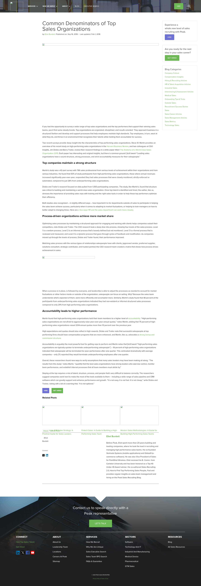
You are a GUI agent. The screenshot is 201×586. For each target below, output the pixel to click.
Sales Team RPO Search (96, 556)
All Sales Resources (176, 546)
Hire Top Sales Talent (25, 542)
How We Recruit (93, 542)
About (65, 6)
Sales (167, 110)
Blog (77, 6)
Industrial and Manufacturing (137, 551)
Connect (21, 537)
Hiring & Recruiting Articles (176, 80)
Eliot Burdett (50, 34)
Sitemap (56, 561)
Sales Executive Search (96, 551)
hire (178, 6)
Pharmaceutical (131, 561)
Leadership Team (60, 546)
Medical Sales (170, 95)
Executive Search (91, 6)
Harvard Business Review (118, 146)
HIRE (169, 37)
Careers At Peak (60, 556)
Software (129, 542)
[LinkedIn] (47, 455)
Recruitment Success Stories (176, 106)
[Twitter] (43, 455)
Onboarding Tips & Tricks (175, 99)
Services (31, 6)
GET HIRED (172, 58)
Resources (175, 537)
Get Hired (57, 390)
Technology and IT (133, 546)
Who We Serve (49, 6)
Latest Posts (55, 430)
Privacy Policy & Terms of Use (100, 578)
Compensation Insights (174, 76)
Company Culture (172, 73)
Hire (46, 390)
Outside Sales (170, 103)
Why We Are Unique (94, 546)
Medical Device (131, 556)
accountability (134, 318)
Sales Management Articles (176, 117)
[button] (189, 6)
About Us (57, 542)
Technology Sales (172, 125)
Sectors (130, 537)
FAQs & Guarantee (94, 561)
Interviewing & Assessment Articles (179, 91)
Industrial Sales (171, 88)
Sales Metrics (170, 121)
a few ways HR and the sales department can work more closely (105, 209)
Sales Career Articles (173, 114)
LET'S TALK (100, 523)
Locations (57, 551)
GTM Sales (129, 566)
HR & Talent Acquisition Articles (178, 84)
